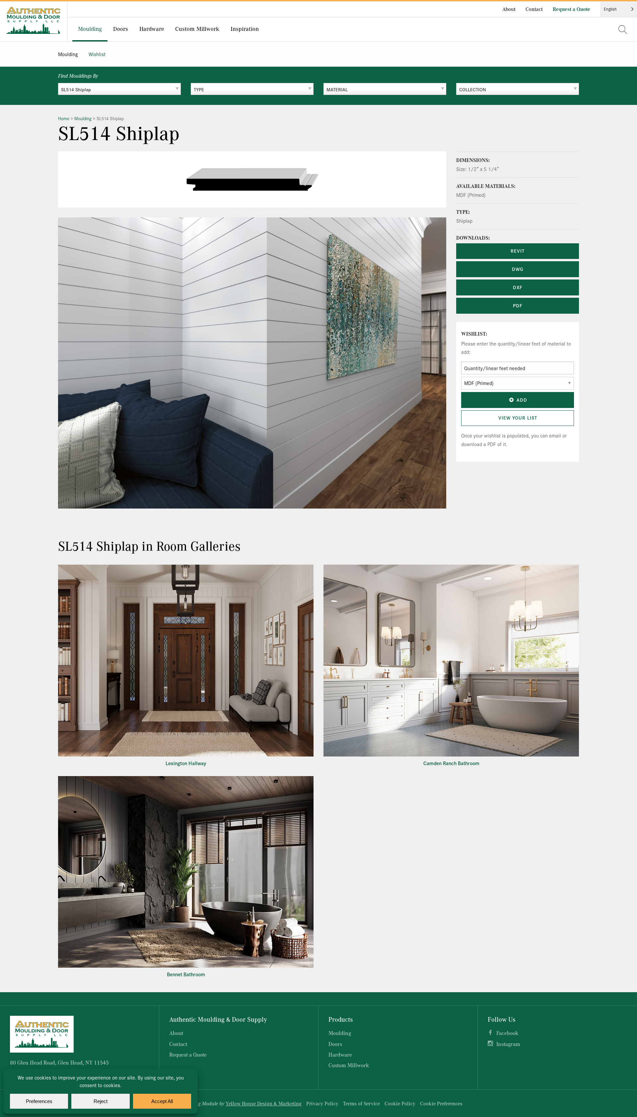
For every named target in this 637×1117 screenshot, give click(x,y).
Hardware (340, 1054)
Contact (534, 9)
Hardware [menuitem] (151, 29)
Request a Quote (571, 9)
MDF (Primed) (471, 195)
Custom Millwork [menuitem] (197, 29)
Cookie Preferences (441, 1103)
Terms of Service (361, 1103)
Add (522, 399)
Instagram (508, 1044)
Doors (335, 1044)
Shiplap (464, 220)
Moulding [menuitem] (90, 29)
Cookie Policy (400, 1103)
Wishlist (97, 54)
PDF (518, 305)
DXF (518, 287)
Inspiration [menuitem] (245, 29)
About (509, 9)
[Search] (622, 29)
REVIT (518, 250)
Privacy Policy (322, 1103)
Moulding (68, 54)
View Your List (517, 417)
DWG (517, 269)
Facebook (507, 1033)
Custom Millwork (348, 1065)
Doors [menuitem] (120, 29)
